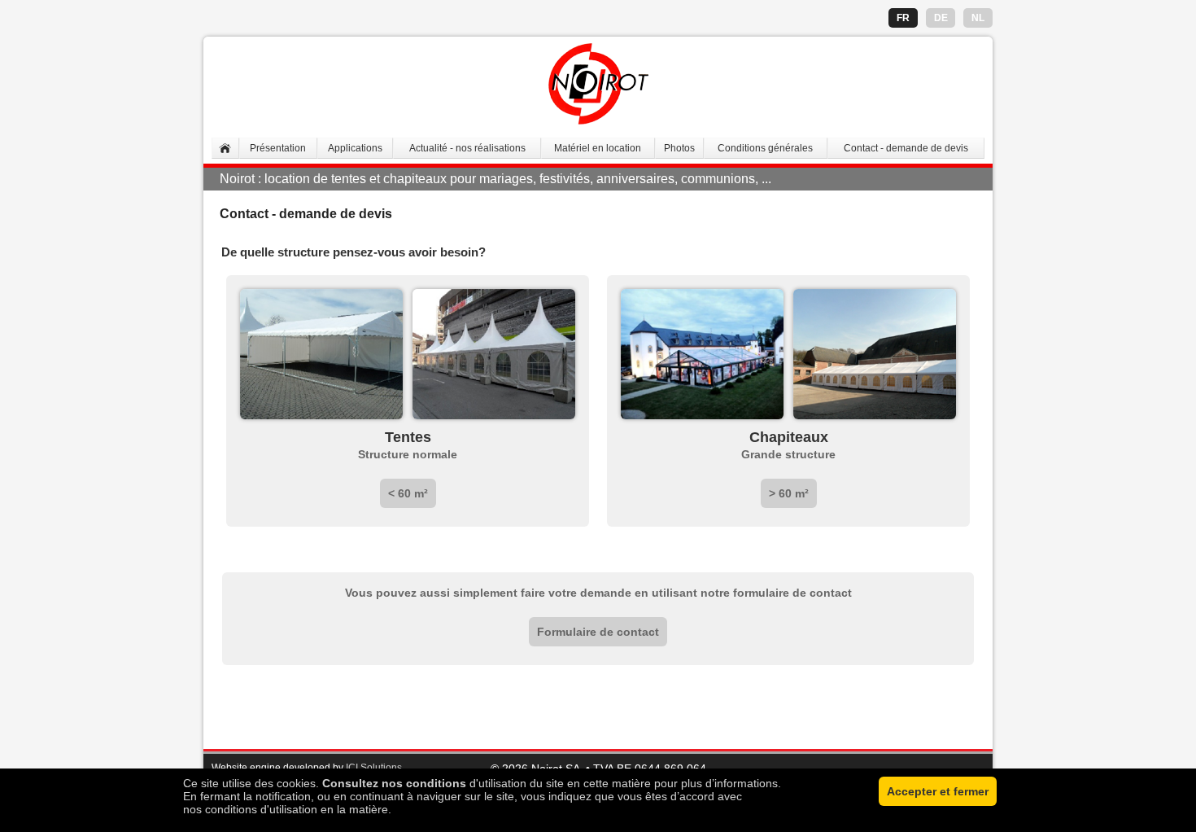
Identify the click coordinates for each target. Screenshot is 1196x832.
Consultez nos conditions (394, 783)
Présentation (278, 148)
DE (941, 18)
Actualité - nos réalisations (467, 148)
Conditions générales (765, 148)
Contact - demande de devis (906, 148)
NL (977, 18)
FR (903, 18)
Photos (679, 148)
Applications (355, 148)
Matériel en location (597, 148)
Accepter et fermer (938, 791)
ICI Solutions (374, 767)
